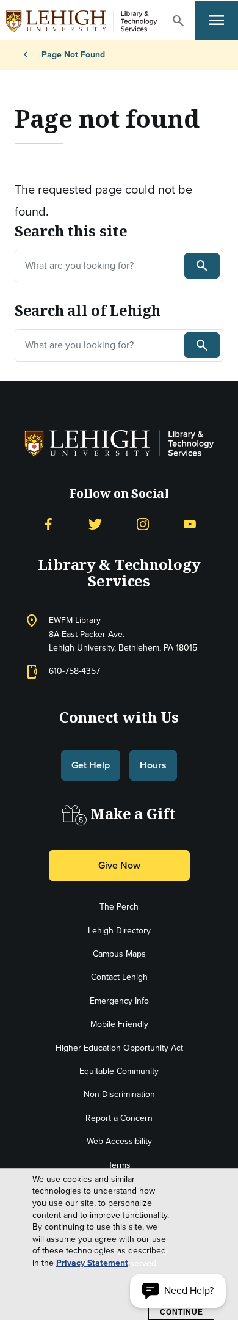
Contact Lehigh (119, 977)
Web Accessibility (119, 1141)
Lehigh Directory (119, 930)
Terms (119, 1165)
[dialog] (119, 1244)
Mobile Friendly (119, 1024)
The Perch (119, 906)
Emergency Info (119, 1000)
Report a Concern (119, 1118)
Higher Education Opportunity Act (119, 1047)
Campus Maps (119, 953)
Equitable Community (119, 1071)
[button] (178, 20)
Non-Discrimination (119, 1094)
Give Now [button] (119, 865)
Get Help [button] (90, 765)
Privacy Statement (92, 1263)
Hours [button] (153, 765)
